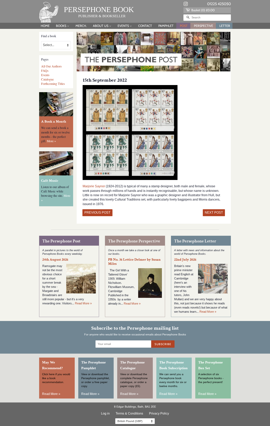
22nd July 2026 (185, 259)
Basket (203, 10)
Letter (224, 26)
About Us (101, 26)
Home (45, 26)
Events (124, 26)
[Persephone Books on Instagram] (185, 5)
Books (61, 26)
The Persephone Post (61, 241)
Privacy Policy (159, 413)
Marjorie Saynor (94, 186)
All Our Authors (51, 66)
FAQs (44, 70)
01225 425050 (219, 4)
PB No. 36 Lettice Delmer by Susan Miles (134, 261)
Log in (105, 413)
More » (51, 141)
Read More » (83, 303)
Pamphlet (166, 26)
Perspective (203, 26)
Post (184, 26)
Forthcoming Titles (53, 83)
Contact (145, 26)
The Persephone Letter (195, 241)
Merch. (81, 26)
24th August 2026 (55, 259)
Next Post (214, 212)
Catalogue (47, 79)
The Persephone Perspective (134, 241)
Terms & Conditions (129, 413)
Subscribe (163, 344)
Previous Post (97, 212)
